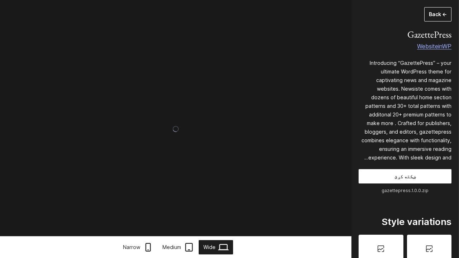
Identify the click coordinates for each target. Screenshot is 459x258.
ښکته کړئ (405, 176)
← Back (438, 14)
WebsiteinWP (434, 46)
